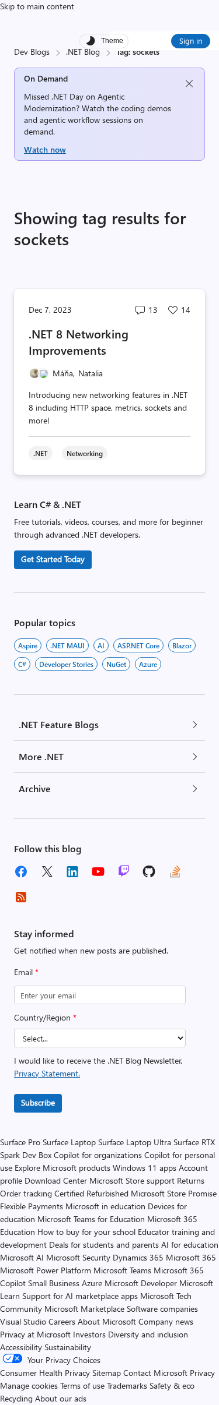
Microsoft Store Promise (174, 1193)
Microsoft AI (22, 1257)
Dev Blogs (32, 51)
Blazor (182, 645)
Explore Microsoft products (62, 1167)
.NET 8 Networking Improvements (78, 342)
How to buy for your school (86, 1231)
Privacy (202, 1372)
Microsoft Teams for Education (91, 1218)
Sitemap (106, 1372)
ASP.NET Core (138, 645)
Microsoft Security (78, 1257)
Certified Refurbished (91, 1193)
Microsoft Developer (141, 1282)
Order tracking (26, 1193)
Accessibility (21, 1347)
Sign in (190, 40)
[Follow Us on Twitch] (124, 871)
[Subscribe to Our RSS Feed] (21, 897)
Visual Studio (23, 1321)
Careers (61, 1321)
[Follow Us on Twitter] (47, 871)
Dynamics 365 (138, 1257)
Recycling (16, 1398)
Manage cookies (29, 1385)
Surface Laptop (69, 1142)
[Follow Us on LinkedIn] (72, 871)
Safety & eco (172, 1385)
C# (22, 664)
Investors (89, 1334)
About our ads (60, 1398)
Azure (148, 664)
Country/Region (45, 1017)
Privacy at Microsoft (35, 1334)
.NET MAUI (67, 645)
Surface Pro (20, 1142)
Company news (165, 1321)
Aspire (27, 645)
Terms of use (82, 1385)
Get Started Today (53, 558)
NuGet (116, 664)
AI (101, 645)
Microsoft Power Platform (45, 1270)
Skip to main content (37, 6)
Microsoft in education (105, 1206)
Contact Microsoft (155, 1372)
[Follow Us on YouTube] (98, 871)
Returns (190, 1180)
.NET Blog (83, 51)
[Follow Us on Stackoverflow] (175, 871)
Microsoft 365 (191, 1257)
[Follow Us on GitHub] (149, 871)
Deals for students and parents (104, 1244)
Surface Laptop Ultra (134, 1142)
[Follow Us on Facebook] (21, 871)
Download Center (56, 1180)
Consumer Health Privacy (45, 1372)
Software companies (162, 1308)
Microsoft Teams (122, 1270)
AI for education (189, 1244)
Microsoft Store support (132, 1180)
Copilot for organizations (98, 1154)
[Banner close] (189, 83)
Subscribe (38, 1102)
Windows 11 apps (144, 1167)
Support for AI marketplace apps (80, 1295)
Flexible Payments (31, 1206)
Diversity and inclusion (148, 1334)
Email (26, 971)
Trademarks (127, 1385)
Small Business (53, 1282)
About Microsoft (107, 1321)
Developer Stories (66, 664)
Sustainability (67, 1347)
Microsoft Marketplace (84, 1308)
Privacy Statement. (47, 1073)
